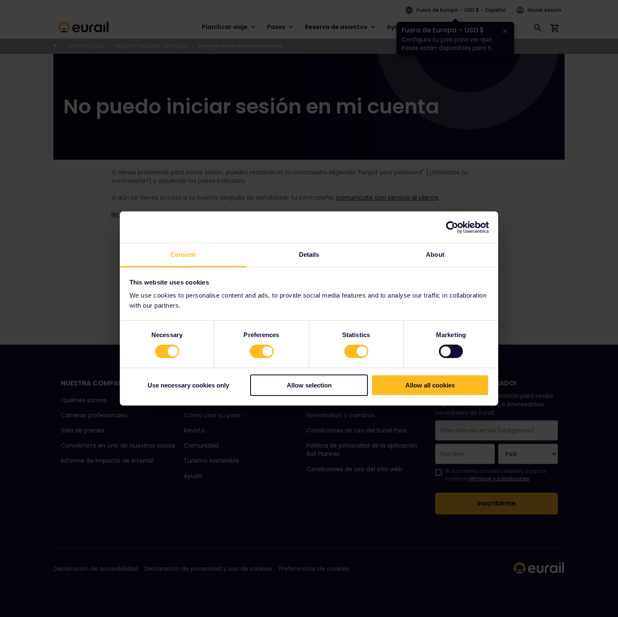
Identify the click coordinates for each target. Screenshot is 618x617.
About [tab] (435, 254)
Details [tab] (309, 254)
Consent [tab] (182, 254)
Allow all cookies (430, 385)
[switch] (262, 351)
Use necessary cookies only (188, 385)
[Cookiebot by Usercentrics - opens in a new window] (452, 227)
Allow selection (309, 385)
